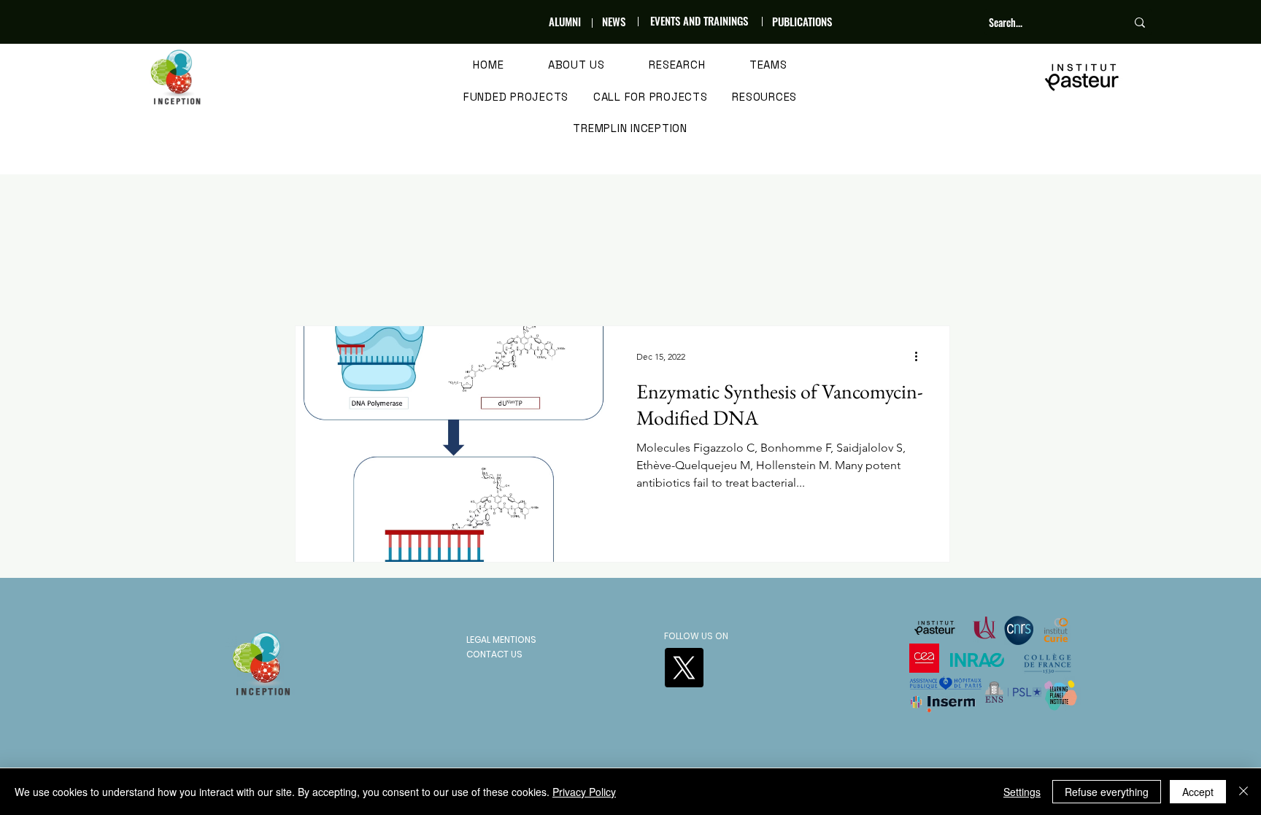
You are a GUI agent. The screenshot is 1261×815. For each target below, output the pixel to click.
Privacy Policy (584, 791)
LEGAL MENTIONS (501, 639)
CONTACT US (494, 654)
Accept (1198, 791)
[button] (577, 66)
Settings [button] (1022, 791)
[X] (683, 667)
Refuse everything (1107, 791)
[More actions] (921, 356)
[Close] (1243, 791)
